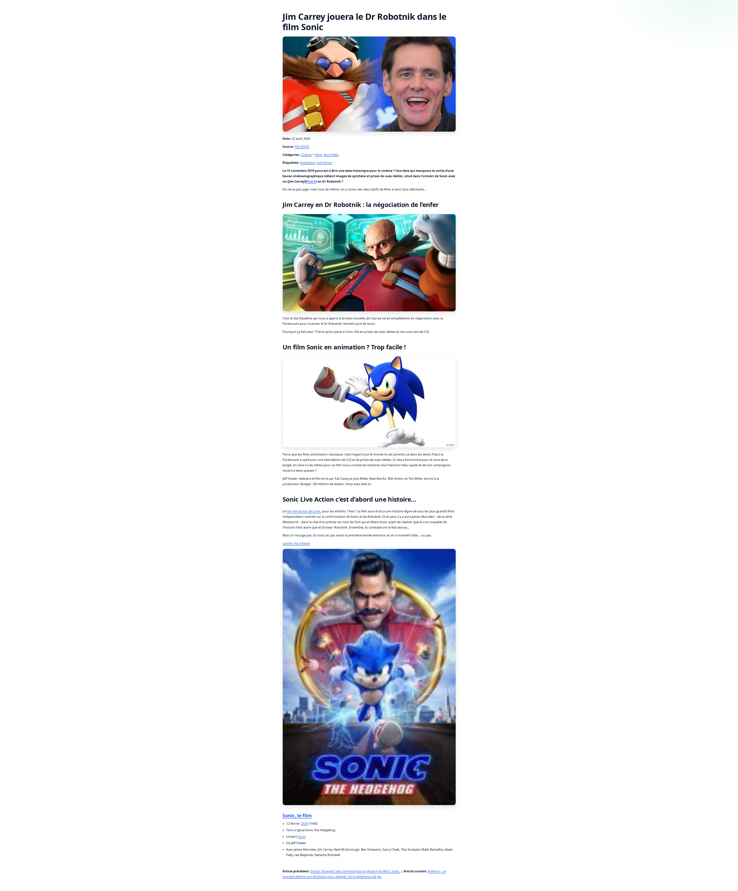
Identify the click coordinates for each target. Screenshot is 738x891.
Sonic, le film (297, 815)
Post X (311, 181)
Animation (307, 162)
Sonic (302, 836)
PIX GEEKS (302, 147)
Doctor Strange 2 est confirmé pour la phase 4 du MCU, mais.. (355, 871)
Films (318, 155)
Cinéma (306, 155)
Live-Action (324, 162)
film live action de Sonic (304, 511)
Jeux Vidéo (331, 155)
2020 (304, 823)
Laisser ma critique (296, 543)
